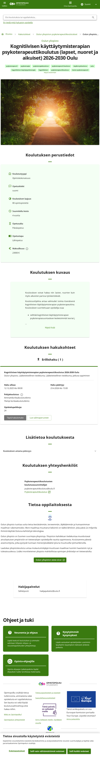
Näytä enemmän (50, 72)
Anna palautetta (73, 719)
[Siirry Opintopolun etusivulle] (19, 4)
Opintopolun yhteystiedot (14, 720)
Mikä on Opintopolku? (13, 714)
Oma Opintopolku (70, 6)
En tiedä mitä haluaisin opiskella (18, 22)
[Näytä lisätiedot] (26, 248)
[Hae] (93, 17)
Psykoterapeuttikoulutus (43, 491)
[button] (89, 4)
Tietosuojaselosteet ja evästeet (47, 693)
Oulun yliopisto (50, 40)
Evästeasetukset (17, 751)
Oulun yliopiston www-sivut (48, 560)
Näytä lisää (50, 327)
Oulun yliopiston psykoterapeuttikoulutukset (56, 34)
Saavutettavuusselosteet (45, 698)
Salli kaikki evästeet (79, 751)
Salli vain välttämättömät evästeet (47, 751)
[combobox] (48, 17)
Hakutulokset (24, 34)
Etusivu (9, 34)
